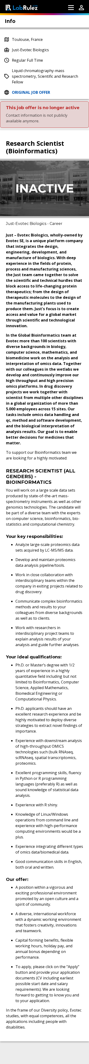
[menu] (71, 7)
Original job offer (31, 92)
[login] (81, 7)
